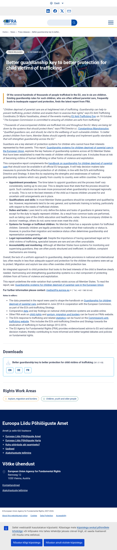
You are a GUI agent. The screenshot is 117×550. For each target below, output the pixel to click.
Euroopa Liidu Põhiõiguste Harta (23, 440)
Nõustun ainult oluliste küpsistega (64, 542)
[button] (48, 11)
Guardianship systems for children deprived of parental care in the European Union (59, 285)
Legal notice (22, 516)
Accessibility (61, 516)
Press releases (24, 32)
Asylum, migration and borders (22, 399)
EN (9, 370)
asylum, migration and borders (63, 314)
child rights (36, 314)
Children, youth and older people (61, 399)
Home (5, 32)
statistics (61, 318)
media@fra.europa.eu (57, 290)
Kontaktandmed (11, 485)
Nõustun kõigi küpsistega (26, 542)
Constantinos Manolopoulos (93, 128)
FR (27, 370)
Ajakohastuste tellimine (18, 452)
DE (18, 370)
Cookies (33, 516)
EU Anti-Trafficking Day (83, 116)
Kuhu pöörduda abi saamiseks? (22, 444)
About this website (10, 516)
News (13, 32)
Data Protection (46, 516)
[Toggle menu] (111, 22)
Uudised (9, 448)
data (25, 310)
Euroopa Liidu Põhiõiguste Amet (23, 436)
